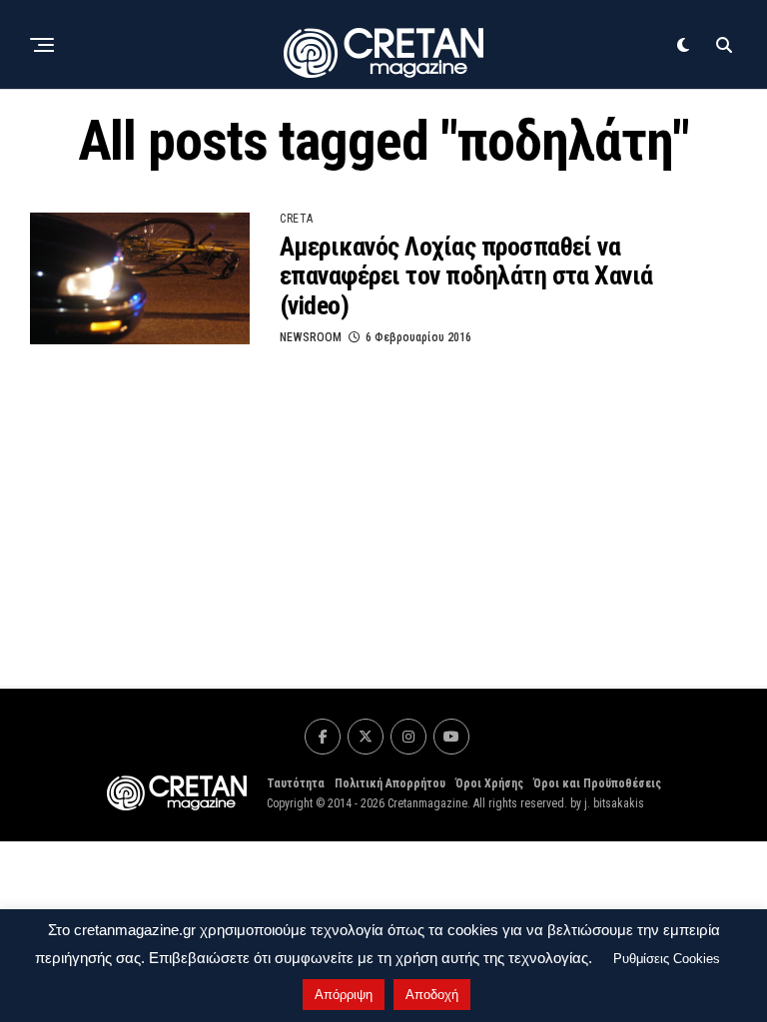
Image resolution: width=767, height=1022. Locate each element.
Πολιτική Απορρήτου (390, 783)
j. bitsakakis (614, 803)
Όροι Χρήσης (489, 783)
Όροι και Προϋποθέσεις (597, 783)
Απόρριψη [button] (344, 994)
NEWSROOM (311, 337)
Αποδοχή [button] (431, 994)
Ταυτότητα (296, 783)
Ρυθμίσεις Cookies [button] (666, 958)
